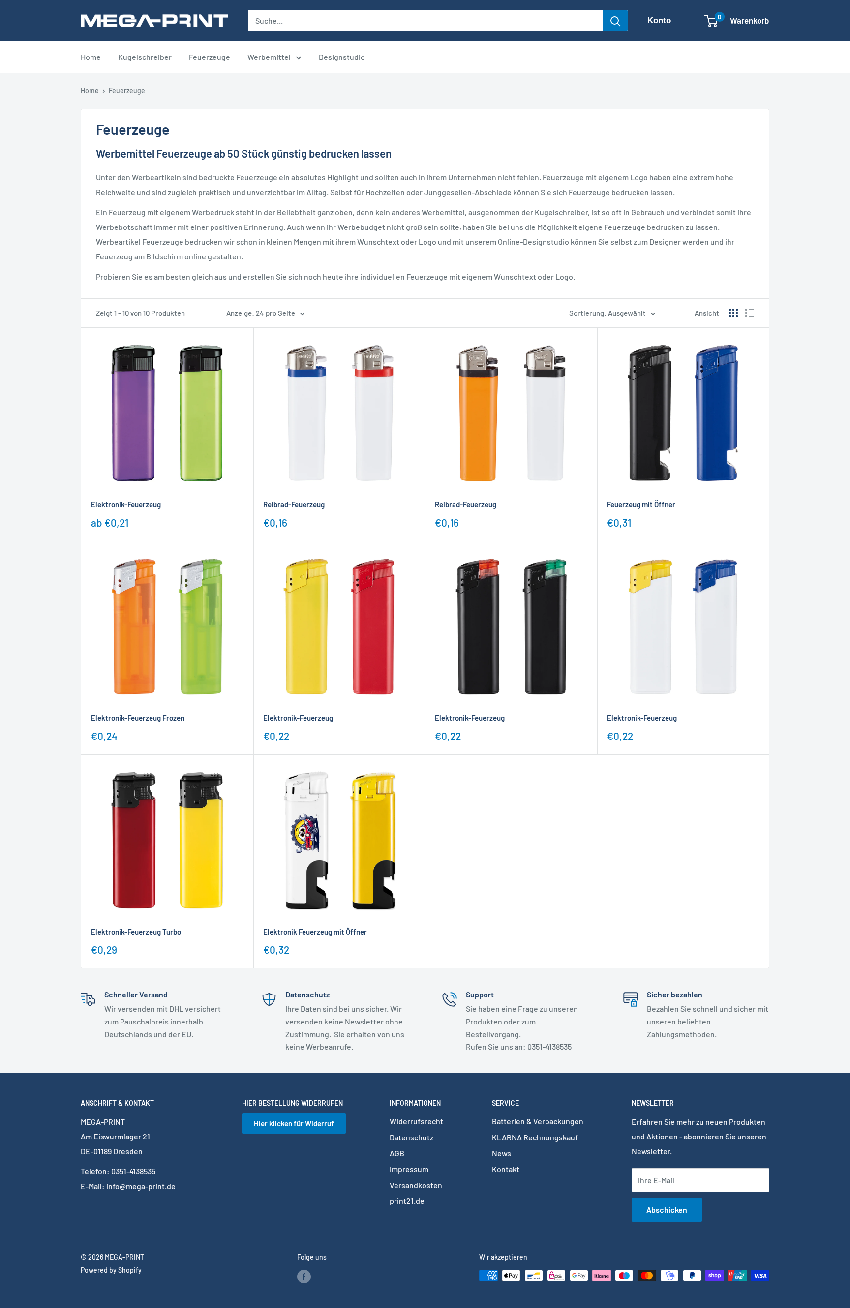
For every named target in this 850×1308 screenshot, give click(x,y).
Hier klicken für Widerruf (294, 1123)
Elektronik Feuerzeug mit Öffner (315, 931)
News (501, 1153)
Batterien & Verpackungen (537, 1121)
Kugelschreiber (145, 56)
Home (91, 56)
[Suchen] (615, 20)
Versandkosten (416, 1185)
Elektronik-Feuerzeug (126, 504)
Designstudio (342, 56)
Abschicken (666, 1209)
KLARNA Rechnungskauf (535, 1137)
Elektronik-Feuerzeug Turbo (136, 931)
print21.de (407, 1200)
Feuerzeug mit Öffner (641, 504)
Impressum (409, 1169)
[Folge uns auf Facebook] (304, 1276)
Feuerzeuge (209, 56)
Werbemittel (269, 56)
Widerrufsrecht (416, 1121)
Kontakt (505, 1169)
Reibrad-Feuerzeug (294, 504)
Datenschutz (411, 1137)
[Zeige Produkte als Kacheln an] (733, 313)
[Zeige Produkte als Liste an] (749, 313)
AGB (397, 1153)
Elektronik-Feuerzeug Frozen (137, 717)
